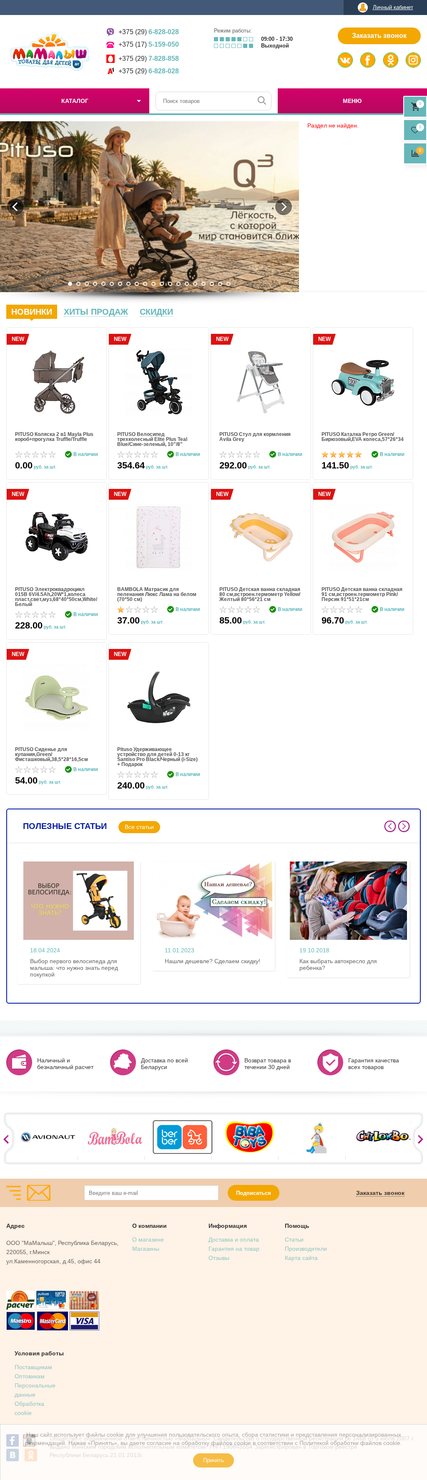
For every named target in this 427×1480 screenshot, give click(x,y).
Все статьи (139, 827)
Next (403, 826)
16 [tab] (195, 284)
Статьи (294, 1239)
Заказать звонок (379, 35)
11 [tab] (153, 284)
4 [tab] (95, 284)
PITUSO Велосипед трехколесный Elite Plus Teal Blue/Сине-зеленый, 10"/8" (152, 439)
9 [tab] (137, 284)
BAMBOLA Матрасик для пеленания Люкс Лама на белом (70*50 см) (156, 594)
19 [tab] (220, 284)
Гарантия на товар (233, 1248)
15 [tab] (187, 284)
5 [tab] (103, 284)
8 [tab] (128, 284)
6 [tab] (112, 284)
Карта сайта (301, 1258)
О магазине (148, 1239)
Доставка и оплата (233, 1239)
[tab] (31, 312)
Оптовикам (30, 1376)
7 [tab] (120, 284)
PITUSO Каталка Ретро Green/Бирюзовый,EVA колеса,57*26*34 (363, 437)
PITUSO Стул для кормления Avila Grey (255, 437)
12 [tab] (162, 284)
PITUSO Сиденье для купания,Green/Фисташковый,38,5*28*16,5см (51, 754)
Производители (306, 1248)
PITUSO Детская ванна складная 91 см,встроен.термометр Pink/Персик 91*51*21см (362, 594)
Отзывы (218, 1258)
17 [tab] (203, 284)
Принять (213, 1460)
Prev (390, 826)
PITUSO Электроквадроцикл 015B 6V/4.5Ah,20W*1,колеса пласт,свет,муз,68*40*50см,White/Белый (56, 597)
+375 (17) (148, 44)
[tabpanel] (149, 206)
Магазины (145, 1248)
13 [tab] (170, 284)
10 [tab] (145, 284)
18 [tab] (212, 284)
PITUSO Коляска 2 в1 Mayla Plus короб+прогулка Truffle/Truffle (54, 437)
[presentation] (31, 312)
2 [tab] (78, 284)
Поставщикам (33, 1367)
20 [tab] (228, 284)
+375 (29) (148, 31)
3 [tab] (87, 284)
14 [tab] (178, 284)
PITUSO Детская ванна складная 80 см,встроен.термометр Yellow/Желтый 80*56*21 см (259, 594)
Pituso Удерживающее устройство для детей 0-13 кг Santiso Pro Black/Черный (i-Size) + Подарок (157, 757)
